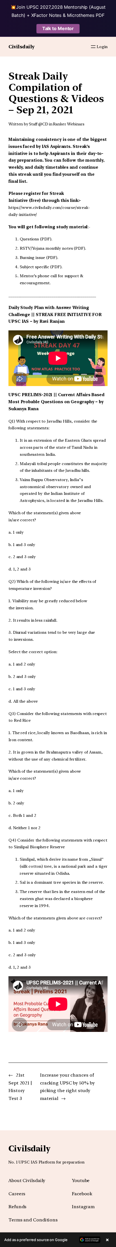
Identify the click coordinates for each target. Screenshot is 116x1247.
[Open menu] (93, 46)
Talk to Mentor (58, 28)
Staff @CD (38, 124)
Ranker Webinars (68, 124)
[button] (58, 1239)
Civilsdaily (21, 46)
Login (102, 46)
